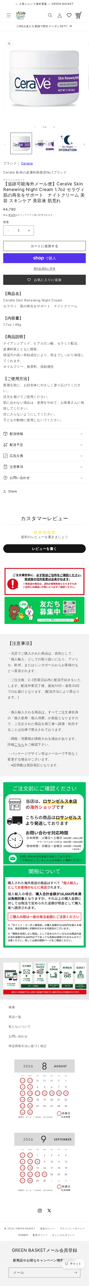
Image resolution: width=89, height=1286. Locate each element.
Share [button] (12, 491)
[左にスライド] (35, 127)
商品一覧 (15, 1017)
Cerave (27, 163)
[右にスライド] (54, 127)
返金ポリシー (47, 1228)
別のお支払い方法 (44, 268)
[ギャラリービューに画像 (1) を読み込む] (21, 143)
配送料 (12, 215)
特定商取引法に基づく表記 (27, 1046)
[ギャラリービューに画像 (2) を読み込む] (44, 143)
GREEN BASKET (25, 1228)
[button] (8, 15)
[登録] (75, 1272)
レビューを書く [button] (44, 548)
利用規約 (23, 1234)
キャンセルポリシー (63, 1234)
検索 (12, 1007)
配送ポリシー (40, 1234)
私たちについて (20, 1026)
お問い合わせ (18, 1036)
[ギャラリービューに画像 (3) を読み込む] (67, 143)
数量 (6, 222)
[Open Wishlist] (69, 15)
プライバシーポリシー (72, 1228)
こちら (19, 744)
